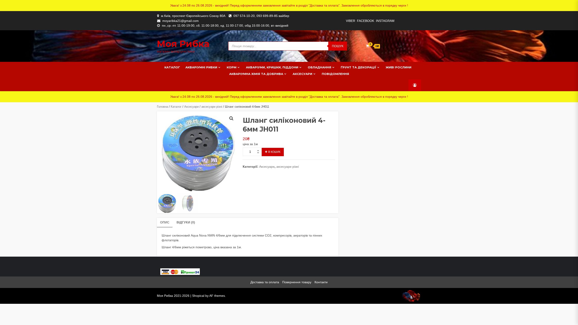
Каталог (172, 67)
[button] (231, 118)
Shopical (198, 295)
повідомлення (335, 74)
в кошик (274, 151)
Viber (350, 21)
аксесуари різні (211, 106)
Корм (231, 67)
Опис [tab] (164, 222)
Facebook (365, 21)
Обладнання (319, 67)
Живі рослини (398, 67)
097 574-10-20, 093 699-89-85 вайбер (261, 16)
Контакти (321, 282)
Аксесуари (302, 74)
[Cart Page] (367, 46)
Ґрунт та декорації (358, 67)
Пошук (337, 46)
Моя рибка (183, 43)
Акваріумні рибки (201, 67)
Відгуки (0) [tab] (186, 222)
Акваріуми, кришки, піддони (272, 67)
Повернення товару (296, 282)
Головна (162, 106)
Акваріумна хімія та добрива (256, 74)
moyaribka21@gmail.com (180, 21)
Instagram (385, 21)
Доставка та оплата (264, 282)
